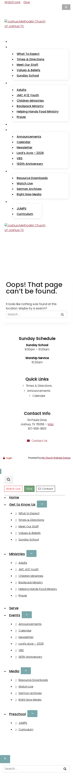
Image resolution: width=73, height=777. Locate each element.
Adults (21, 90)
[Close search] (5, 759)
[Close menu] (0, 471)
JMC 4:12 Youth (28, 95)
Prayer (21, 117)
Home (16, 41)
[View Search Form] (8, 15)
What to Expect (28, 54)
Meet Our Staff (27, 65)
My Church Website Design (56, 457)
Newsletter (24, 147)
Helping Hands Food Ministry (38, 111)
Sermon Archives (29, 189)
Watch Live (12, 2)
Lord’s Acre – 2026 (30, 153)
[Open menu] (66, 7)
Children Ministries (30, 101)
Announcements (29, 137)
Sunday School (28, 76)
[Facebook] (6, 8)
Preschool (17, 714)
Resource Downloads (32, 178)
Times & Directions (30, 59)
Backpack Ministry (30, 106)
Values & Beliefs (28, 70)
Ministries (17, 554)
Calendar (24, 142)
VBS (19, 158)
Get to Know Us (22, 504)
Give (26, 2)
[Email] (11, 8)
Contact (47, 489)
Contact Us (39, 441)
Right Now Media (29, 194)
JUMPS (21, 208)
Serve (16, 124)
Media (14, 671)
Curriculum (25, 214)
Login (9, 458)
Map (51, 424)
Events (14, 615)
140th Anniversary (30, 164)
